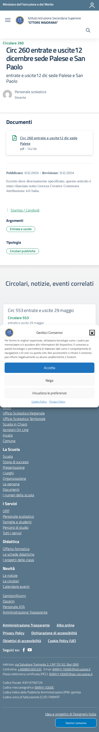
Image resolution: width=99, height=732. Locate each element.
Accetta (49, 367)
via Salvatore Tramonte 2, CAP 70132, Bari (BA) (47, 664)
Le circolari (11, 581)
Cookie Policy (39, 401)
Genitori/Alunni (14, 595)
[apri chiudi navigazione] (8, 20)
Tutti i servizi (12, 533)
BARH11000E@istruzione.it (71, 669)
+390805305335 (30, 669)
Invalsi (8, 435)
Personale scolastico (18, 516)
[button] (92, 332)
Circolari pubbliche (22, 251)
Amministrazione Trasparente (25, 612)
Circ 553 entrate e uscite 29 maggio (41, 310)
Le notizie (10, 575)
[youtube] (30, 650)
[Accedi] (92, 5)
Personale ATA (14, 606)
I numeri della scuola (18, 495)
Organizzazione (14, 478)
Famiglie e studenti (17, 522)
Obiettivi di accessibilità (22, 640)
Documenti (11, 489)
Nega (49, 380)
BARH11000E (44, 687)
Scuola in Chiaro (15, 424)
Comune (9, 440)
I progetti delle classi (18, 560)
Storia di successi (16, 462)
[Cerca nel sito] (88, 31)
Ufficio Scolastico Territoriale (24, 418)
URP (6, 511)
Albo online (65, 625)
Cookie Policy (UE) (62, 640)
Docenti (9, 601)
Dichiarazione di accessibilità (54, 633)
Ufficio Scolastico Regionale (24, 413)
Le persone (11, 484)
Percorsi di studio (15, 527)
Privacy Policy (57, 401)
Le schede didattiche (18, 554)
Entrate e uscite (21, 228)
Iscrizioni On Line (16, 429)
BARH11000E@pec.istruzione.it (71, 674)
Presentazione (14, 467)
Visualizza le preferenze (49, 393)
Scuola (8, 456)
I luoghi (8, 473)
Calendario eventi (16, 586)
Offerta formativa (16, 549)
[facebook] (24, 650)
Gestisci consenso (76, 723)
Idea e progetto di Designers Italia (70, 714)
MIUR (7, 407)
